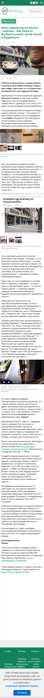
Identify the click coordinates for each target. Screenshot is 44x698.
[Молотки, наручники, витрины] (22, 142)
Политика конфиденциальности (13, 665)
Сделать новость (35, 11)
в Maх (26, 572)
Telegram (34, 3)
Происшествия (9, 21)
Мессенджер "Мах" (37, 3)
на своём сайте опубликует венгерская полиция (17, 447)
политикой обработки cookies (22, 685)
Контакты (35, 651)
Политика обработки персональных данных (22, 662)
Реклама (21, 651)
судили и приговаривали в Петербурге (17, 559)
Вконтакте (31, 3)
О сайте (7, 651)
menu (2, 3)
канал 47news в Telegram (11, 572)
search (41, 3)
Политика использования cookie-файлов (34, 662)
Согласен (22, 693)
